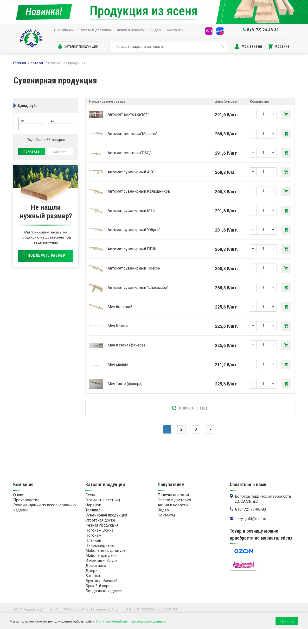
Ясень (90, 495)
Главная (19, 63)
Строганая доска (100, 520)
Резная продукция (101, 525)
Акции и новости (131, 30)
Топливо (93, 510)
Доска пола (95, 565)
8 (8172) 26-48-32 (262, 30)
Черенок (93, 505)
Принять (287, 621)
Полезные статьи (173, 495)
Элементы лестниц (102, 500)
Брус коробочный (101, 581)
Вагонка (92, 575)
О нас (18, 495)
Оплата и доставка (95, 30)
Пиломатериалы (100, 545)
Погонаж (93, 535)
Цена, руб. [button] (27, 105)
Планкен (93, 540)
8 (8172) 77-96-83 (250, 509)
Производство (26, 500)
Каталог (37, 63)
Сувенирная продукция (106, 515)
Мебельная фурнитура (105, 550)
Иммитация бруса (101, 560)
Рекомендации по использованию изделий (44, 507)
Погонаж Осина (99, 530)
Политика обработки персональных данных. (131, 621)
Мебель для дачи (100, 555)
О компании (64, 30)
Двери (91, 570)
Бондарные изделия (103, 591)
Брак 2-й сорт (97, 586)
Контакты (175, 30)
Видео (155, 30)
